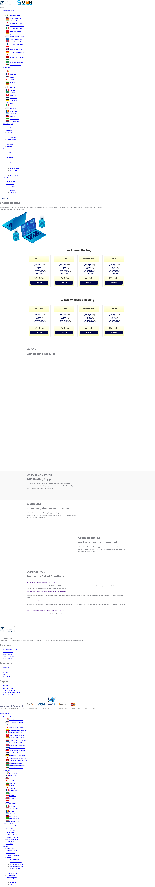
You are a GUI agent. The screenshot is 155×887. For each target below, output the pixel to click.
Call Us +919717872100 (10, 690)
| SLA (86, 708)
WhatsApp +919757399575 (11, 693)
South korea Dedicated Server (18, 55)
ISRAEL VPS (12, 103)
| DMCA (94, 708)
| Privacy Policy (45, 708)
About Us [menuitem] (12, 880)
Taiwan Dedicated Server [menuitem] (17, 750)
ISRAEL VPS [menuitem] (12, 803)
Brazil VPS (12, 93)
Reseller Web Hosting (15, 173)
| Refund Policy (76, 708)
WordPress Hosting (15, 168)
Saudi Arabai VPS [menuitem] (14, 819)
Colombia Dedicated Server (17, 26)
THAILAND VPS (13, 108)
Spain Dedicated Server (16, 34)
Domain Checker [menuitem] (15, 869)
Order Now (39, 282)
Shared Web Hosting (15, 171)
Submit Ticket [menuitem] (10, 875)
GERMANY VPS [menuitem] (13, 801)
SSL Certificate (14, 166)
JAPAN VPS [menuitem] (12, 788)
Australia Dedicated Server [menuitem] (17, 753)
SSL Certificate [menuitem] (14, 860)
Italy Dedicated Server (16, 28)
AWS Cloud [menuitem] (9, 828)
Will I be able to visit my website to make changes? (43, 582)
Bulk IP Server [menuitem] (10, 848)
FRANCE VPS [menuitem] (13, 791)
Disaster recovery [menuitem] (12, 837)
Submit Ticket (10, 184)
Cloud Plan (9, 146)
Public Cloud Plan (11, 128)
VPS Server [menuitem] (6, 770)
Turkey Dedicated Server (16, 31)
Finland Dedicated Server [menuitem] (17, 748)
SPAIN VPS (12, 85)
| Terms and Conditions (60, 708)
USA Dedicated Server (15, 18)
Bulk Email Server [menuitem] (11, 851)
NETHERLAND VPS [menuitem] (14, 821)
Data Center (9, 144)
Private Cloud (10, 135)
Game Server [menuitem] (10, 853)
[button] (3, 7)
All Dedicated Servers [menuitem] (16, 720)
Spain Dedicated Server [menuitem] (16, 738)
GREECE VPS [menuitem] (13, 814)
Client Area (4, 198)
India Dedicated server (16, 21)
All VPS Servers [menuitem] (13, 773)
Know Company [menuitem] (11, 878)
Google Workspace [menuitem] (12, 855)
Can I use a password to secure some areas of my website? (45, 610)
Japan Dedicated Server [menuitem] (16, 728)
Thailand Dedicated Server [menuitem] (17, 740)
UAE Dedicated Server (15, 65)
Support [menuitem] (5, 871)
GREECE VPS (13, 114)
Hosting (8, 162)
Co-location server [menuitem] (12, 839)
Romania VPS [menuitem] (13, 811)
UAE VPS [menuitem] (11, 781)
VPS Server (6, 67)
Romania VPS (13, 111)
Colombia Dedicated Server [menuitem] (17, 730)
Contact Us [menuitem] (13, 882)
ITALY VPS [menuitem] (12, 806)
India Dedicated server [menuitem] (16, 725)
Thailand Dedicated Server (17, 36)
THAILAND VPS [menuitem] (13, 809)
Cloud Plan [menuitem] (9, 844)
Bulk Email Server (10, 155)
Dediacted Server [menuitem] (8, 717)
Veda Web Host (32, 708)
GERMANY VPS (13, 100)
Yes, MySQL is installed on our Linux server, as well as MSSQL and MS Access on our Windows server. (58, 601)
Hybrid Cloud (9, 132)
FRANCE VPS (13, 90)
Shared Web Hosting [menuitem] (16, 864)
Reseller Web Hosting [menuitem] (16, 866)
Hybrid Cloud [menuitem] (10, 830)
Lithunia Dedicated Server (16, 60)
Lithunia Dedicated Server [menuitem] (17, 763)
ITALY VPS (12, 106)
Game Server (9, 157)
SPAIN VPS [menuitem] (12, 786)
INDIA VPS (12, 82)
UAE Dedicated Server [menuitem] (16, 768)
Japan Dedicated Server (16, 23)
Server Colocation (9, 695)
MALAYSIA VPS (13, 116)
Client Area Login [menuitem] (11, 873)
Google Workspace (11, 160)
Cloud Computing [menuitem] (8, 824)
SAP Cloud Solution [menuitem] (12, 835)
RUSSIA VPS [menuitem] (12, 776)
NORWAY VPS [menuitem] (13, 798)
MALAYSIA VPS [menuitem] (13, 816)
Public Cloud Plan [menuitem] (11, 826)
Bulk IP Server (9, 153)
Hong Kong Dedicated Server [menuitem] (18, 761)
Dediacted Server (8, 11)
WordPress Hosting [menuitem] (16, 862)
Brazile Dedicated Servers (16, 62)
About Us (12, 190)
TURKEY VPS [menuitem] (12, 796)
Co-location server (11, 142)
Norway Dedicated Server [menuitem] (17, 745)
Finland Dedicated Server (16, 44)
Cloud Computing (8, 124)
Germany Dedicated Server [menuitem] (17, 755)
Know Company (10, 186)
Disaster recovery (11, 139)
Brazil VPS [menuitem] (12, 793)
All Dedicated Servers (15, 15)
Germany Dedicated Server (17, 52)
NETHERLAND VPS (14, 121)
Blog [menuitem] (11, 884)
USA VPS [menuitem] (11, 778)
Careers (5, 672)
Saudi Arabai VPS (14, 119)
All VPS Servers (13, 72)
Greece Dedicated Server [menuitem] (17, 743)
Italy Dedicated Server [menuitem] (16, 733)
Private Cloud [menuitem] (10, 833)
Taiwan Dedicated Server (16, 47)
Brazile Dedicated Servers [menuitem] (17, 766)
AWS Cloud (9, 130)
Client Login (6, 686)
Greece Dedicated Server (16, 39)
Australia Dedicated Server (17, 49)
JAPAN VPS (13, 87)
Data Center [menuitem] (10, 842)
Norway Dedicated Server (16, 41)
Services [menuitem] (6, 846)
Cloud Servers (7, 654)
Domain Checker (14, 175)
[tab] (77, 582)
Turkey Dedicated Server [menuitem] (17, 735)
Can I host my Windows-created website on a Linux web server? (47, 592)
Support (5, 178)
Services (6, 149)
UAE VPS (12, 79)
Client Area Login (11, 181)
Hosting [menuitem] (8, 857)
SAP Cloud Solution (11, 137)
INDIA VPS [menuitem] (12, 783)
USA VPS (12, 77)
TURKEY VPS (13, 95)
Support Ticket (8, 688)
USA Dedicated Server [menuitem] (16, 722)
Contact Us (13, 192)
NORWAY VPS (13, 98)
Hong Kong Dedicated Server (17, 57)
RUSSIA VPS (13, 74)
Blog (11, 195)
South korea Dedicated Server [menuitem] (18, 758)
